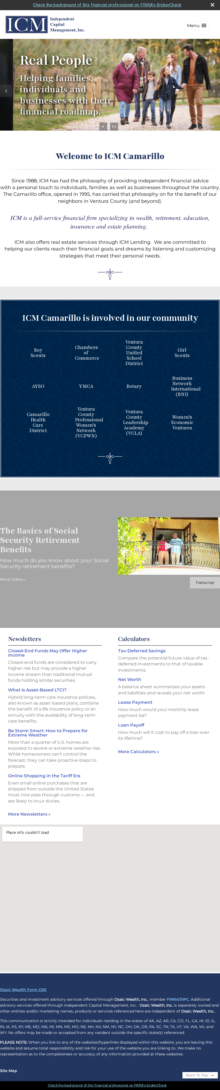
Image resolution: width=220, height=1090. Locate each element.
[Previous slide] (6, 91)
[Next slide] (214, 91)
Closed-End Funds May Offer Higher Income (47, 653)
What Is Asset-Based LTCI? (37, 690)
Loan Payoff (131, 725)
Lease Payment (135, 702)
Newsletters (24, 639)
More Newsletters (29, 814)
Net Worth (129, 679)
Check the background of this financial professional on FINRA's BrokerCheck (107, 5)
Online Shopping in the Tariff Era (44, 775)
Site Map (8, 1070)
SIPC (184, 999)
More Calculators (138, 751)
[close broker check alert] (212, 5)
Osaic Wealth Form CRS (23, 989)
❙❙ (114, 126)
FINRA (173, 999)
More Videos (13, 579)
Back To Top (197, 1075)
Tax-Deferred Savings (142, 650)
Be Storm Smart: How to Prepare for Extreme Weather (48, 733)
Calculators (134, 639)
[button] (196, 25)
